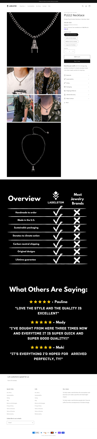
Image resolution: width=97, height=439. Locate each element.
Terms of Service (11, 408)
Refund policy (10, 414)
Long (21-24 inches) (71, 45)
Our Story (9, 392)
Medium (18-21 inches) (71, 41)
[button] (23, 6)
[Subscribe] (32, 422)
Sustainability (10, 395)
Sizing (8, 398)
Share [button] (67, 102)
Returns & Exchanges (12, 403)
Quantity (66, 48)
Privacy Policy (10, 406)
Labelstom (46, 435)
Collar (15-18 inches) (71, 38)
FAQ (8, 400)
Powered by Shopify (52, 435)
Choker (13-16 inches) (71, 34)
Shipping (66, 24)
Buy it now (77, 61)
